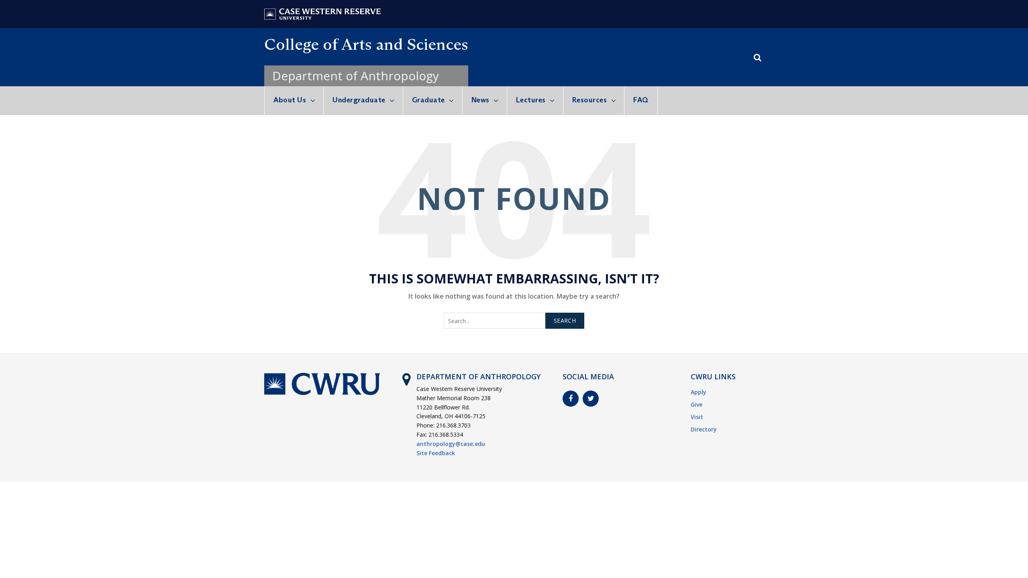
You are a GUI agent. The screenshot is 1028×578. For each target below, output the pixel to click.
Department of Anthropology (355, 75)
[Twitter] (591, 399)
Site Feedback (435, 453)
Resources (589, 100)
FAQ (641, 100)
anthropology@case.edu (450, 444)
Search (565, 320)
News (480, 100)
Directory (704, 429)
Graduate (428, 100)
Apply (698, 392)
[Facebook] (571, 399)
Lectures (531, 100)
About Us (289, 100)
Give (696, 404)
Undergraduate (359, 100)
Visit (697, 417)
